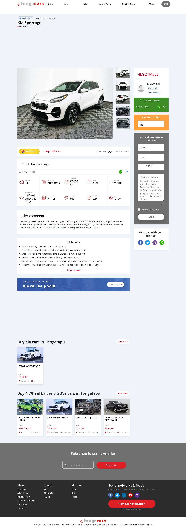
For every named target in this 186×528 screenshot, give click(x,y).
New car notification (131, 504)
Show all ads (153, 88)
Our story (21, 489)
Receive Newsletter (150, 209)
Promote (30, 151)
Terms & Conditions (26, 500)
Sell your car (115, 284)
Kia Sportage (50, 18)
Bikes (66, 3)
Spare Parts (105, 3)
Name (142, 147)
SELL (166, 4)
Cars (50, 3)
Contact (20, 508)
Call (126, 171)
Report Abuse (73, 270)
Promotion (22, 504)
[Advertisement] (55, 49)
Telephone (149, 166)
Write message (154, 92)
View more (123, 341)
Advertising (22, 493)
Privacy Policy (23, 496)
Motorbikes (49, 493)
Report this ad (53, 151)
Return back (26, 18)
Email (142, 157)
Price (141, 122)
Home (38, 18)
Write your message (149, 177)
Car (43, 18)
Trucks (84, 3)
